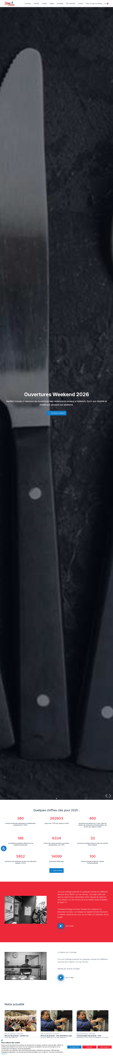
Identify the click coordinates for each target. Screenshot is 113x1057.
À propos (28, 3)
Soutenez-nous (50, 414)
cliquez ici (4, 1053)
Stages (52, 3)
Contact (80, 3)
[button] (106, 796)
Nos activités (66, 414)
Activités (36, 3)
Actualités (60, 3)
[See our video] (60, 926)
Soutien (44, 3)
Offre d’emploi (70, 3)
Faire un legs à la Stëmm (94, 3)
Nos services (57, 870)
